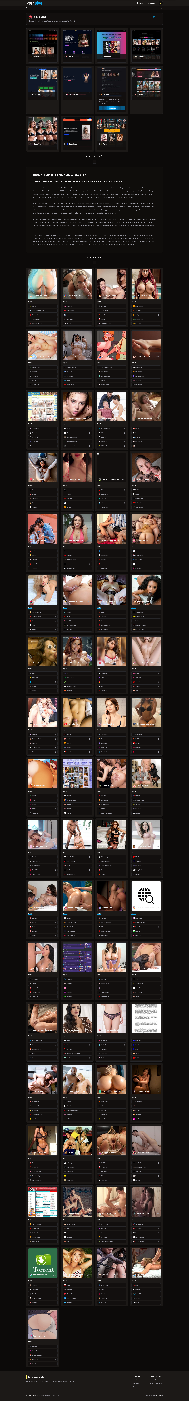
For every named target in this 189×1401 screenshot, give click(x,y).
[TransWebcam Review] (158, 752)
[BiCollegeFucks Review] (124, 446)
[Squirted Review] (55, 1045)
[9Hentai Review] (55, 752)
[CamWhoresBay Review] (55, 616)
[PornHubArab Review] (158, 306)
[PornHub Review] (89, 743)
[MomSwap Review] (89, 1058)
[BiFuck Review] (124, 433)
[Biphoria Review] (124, 437)
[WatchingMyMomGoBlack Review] (89, 1053)
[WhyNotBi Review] (124, 442)
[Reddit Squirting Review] (55, 1049)
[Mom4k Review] (89, 1045)
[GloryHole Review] (89, 870)
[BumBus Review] (55, 931)
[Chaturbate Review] (158, 734)
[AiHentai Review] (55, 734)
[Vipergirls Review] (89, 984)
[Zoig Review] (55, 621)
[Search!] (161, 8)
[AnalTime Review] (158, 678)
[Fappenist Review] (89, 429)
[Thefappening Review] (89, 433)
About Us (134, 1380)
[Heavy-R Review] (158, 1290)
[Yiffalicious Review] (55, 809)
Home (28, 8)
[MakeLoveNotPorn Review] (158, 1167)
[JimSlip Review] (55, 935)
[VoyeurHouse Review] (158, 1224)
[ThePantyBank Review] (124, 1045)
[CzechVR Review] (124, 498)
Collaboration (136, 1387)
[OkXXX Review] (55, 682)
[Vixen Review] (158, 1176)
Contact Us (153, 1380)
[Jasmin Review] (158, 743)
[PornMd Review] (89, 752)
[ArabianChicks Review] (158, 319)
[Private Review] (55, 922)
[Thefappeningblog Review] (89, 437)
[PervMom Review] (89, 1049)
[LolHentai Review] (55, 743)
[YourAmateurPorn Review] (55, 612)
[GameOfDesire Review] (55, 1359)
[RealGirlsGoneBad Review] (158, 1237)
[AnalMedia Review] (158, 691)
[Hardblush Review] (55, 804)
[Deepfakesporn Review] (89, 564)
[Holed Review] (158, 673)
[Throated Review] (89, 323)
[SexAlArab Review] (158, 310)
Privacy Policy (154, 1387)
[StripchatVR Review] (124, 494)
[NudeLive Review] (158, 739)
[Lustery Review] (158, 1180)
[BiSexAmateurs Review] (124, 429)
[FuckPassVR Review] (124, 507)
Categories (151, 3)
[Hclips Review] (55, 625)
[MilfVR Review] (124, 503)
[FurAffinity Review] (55, 813)
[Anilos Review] (89, 1040)
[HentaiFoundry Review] (55, 747)
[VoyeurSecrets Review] (158, 1241)
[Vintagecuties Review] (89, 1167)
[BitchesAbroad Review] (55, 927)
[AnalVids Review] (158, 682)
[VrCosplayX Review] (124, 490)
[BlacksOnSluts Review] (89, 857)
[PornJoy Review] (89, 739)
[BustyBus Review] (158, 323)
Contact (141, 3)
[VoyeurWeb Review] (158, 1228)
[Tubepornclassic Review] (89, 686)
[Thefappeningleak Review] (89, 442)
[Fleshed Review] (55, 629)
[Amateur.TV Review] (89, 734)
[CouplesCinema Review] (158, 1163)
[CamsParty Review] (158, 747)
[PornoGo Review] (89, 747)
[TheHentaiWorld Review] (55, 739)
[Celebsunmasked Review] (89, 446)
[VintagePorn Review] (89, 1171)
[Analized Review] (158, 686)
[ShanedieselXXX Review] (89, 874)
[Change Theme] (161, 3)
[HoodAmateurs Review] (158, 616)
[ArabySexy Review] (158, 315)
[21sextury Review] (55, 918)
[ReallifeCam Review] (158, 1233)
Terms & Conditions (156, 1383)
